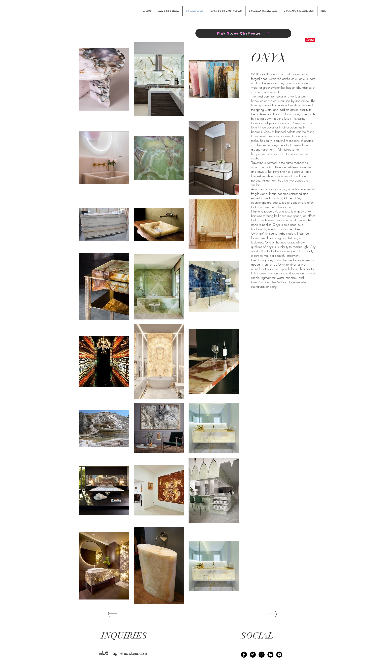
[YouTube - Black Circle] (279, 655)
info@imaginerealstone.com (123, 653)
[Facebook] (244, 655)
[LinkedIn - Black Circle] (270, 655)
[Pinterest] (253, 655)
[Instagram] (262, 655)
